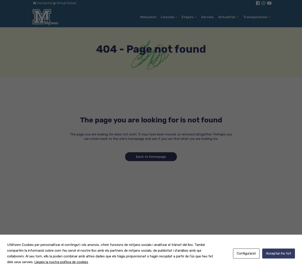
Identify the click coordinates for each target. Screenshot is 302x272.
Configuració (246, 253)
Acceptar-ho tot (278, 253)
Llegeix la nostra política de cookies (61, 262)
